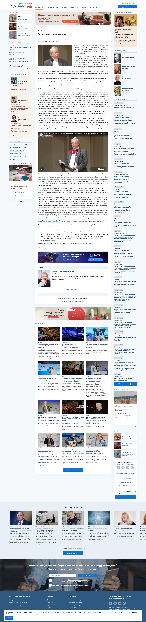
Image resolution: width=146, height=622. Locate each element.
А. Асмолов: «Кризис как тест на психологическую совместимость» (48, 379)
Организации (73, 7)
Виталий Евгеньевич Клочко (54, 222)
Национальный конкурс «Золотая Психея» (20, 605)
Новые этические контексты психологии (17, 58)
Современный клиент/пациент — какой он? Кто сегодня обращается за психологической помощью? (47, 530)
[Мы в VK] (123, 467)
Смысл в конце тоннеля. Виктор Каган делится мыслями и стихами (73, 529)
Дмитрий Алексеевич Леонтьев (50, 41)
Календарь (93, 7)
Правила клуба (73, 610)
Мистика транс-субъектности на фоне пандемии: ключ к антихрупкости (73, 450)
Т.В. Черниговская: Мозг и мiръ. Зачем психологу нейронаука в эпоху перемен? (97, 345)
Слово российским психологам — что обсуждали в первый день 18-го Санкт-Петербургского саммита (72, 380)
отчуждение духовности (99, 181)
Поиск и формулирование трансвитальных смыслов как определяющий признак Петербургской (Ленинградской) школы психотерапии (95, 381)
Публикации (39, 7)
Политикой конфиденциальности (125, 483)
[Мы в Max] (132, 467)
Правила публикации (74, 607)
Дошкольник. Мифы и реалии (17, 52)
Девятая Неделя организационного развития (124, 108)
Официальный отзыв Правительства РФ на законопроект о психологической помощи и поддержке (20, 66)
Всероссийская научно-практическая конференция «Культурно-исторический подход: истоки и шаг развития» (124, 351)
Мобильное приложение (75, 602)
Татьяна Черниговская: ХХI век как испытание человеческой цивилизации (48, 451)
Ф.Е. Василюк (50, 240)
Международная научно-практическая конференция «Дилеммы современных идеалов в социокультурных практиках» (125, 312)
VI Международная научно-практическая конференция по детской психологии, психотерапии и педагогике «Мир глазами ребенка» (124, 165)
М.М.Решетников (86, 243)
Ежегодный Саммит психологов (17, 600)
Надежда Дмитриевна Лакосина (128, 67)
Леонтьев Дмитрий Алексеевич (95, 64)
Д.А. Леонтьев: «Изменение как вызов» (47, 417)
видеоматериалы (71, 38)
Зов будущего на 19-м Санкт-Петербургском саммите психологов (72, 344)
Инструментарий (61, 7)
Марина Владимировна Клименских (129, 89)
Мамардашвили (43, 118)
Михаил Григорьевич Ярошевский (128, 58)
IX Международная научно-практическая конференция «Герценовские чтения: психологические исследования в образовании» (123, 179)
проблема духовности (88, 183)
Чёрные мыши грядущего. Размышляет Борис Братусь (94, 450)
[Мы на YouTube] (127, 467)
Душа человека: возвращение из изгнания (97, 529)
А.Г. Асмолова (48, 216)
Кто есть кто (50, 7)
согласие (123, 485)
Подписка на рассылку (75, 600)
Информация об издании (75, 605)
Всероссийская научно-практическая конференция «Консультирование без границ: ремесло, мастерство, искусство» (125, 338)
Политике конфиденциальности (34, 614)
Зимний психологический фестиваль (19, 602)
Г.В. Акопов (72, 243)
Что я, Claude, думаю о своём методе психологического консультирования (20, 46)
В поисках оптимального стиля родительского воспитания (123, 529)
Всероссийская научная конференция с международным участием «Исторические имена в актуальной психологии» (125, 284)
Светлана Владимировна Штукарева (123, 30)
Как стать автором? (73, 289)
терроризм (53, 183)
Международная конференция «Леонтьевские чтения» (123, 379)
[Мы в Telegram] (118, 467)
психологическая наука (45, 38)
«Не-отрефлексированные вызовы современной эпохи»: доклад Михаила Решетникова (21, 530)
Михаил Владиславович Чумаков (126, 78)
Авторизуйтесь (66, 301)
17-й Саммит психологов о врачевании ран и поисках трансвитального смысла (73, 418)
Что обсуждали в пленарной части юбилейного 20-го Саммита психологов (48, 345)
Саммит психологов (59, 38)
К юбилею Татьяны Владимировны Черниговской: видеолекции (96, 417)
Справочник (84, 7)
